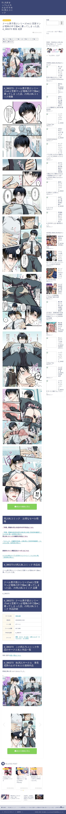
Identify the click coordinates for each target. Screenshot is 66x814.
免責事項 (19, 811)
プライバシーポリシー (9, 811)
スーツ (36, 39)
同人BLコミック (6, 20)
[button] (4, 725)
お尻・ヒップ (13, 39)
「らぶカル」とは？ (54, 55)
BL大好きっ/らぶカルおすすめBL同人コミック (7, 7)
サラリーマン (29, 39)
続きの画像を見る (23, 507)
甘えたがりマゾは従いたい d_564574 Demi (61, 342)
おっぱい (6, 39)
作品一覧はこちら (15, 655)
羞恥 (5, 41)
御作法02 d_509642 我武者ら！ (61, 87)
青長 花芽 (11, 41)
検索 (47, 20)
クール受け (21, 39)
